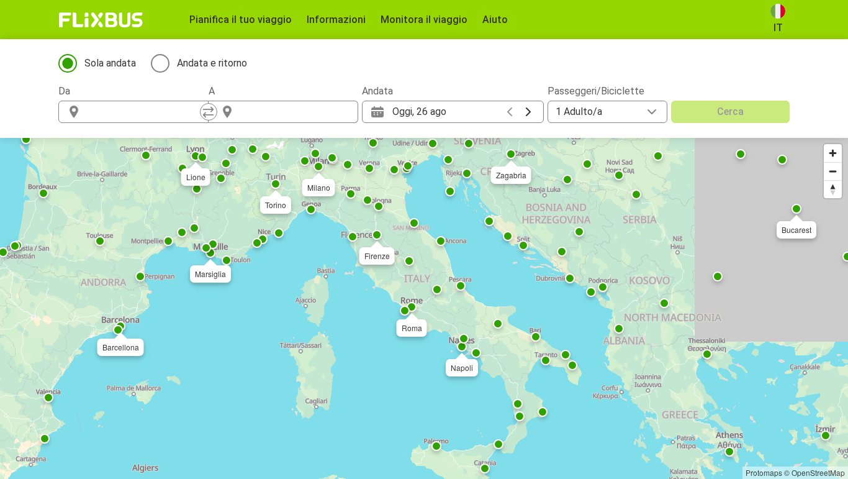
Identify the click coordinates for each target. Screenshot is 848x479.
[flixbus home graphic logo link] (101, 20)
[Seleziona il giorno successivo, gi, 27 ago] (528, 111)
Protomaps (764, 472)
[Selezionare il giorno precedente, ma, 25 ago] (509, 111)
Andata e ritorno (212, 63)
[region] (424, 308)
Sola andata (110, 63)
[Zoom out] (833, 171)
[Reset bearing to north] (833, 189)
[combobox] (145, 111)
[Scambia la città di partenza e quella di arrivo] (208, 112)
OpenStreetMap (818, 472)
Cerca (730, 111)
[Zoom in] (833, 153)
